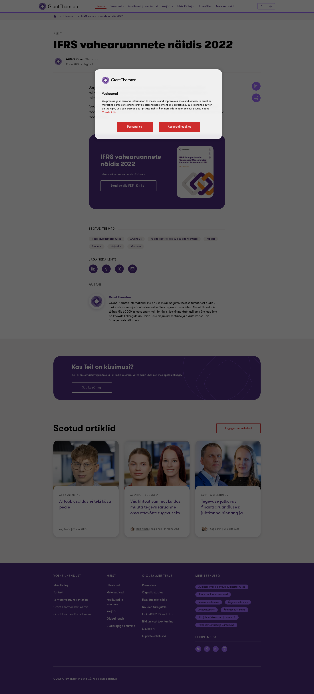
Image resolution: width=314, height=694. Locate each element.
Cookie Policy (109, 112)
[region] (158, 104)
